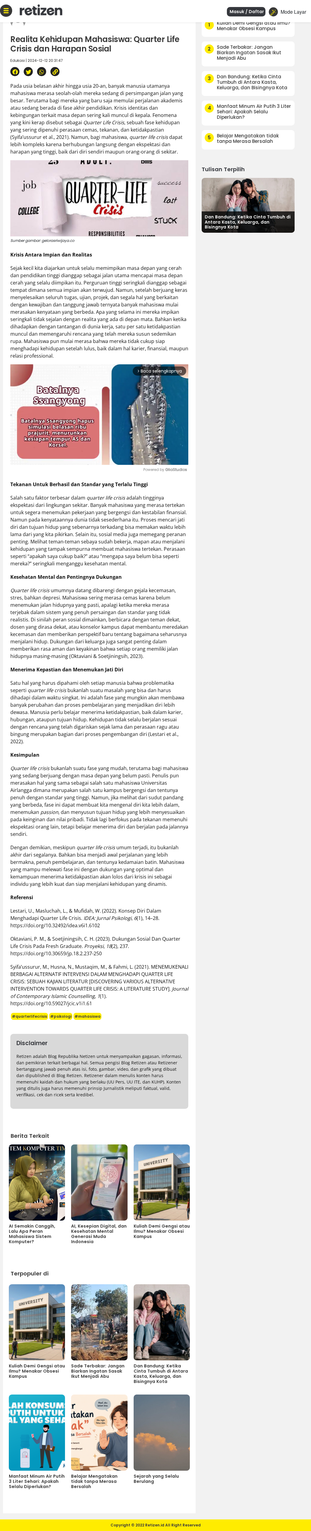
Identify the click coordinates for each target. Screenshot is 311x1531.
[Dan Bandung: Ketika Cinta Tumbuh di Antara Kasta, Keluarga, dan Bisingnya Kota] (248, 204)
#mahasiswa (87, 1016)
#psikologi (60, 1016)
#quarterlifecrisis (29, 1016)
